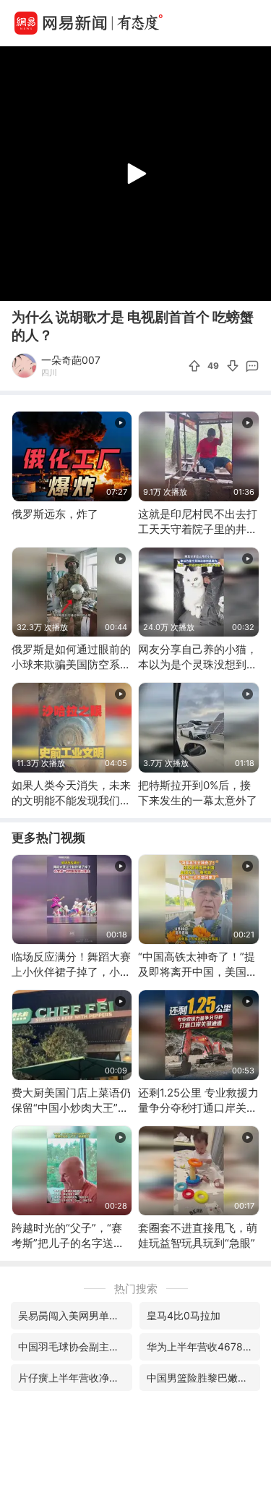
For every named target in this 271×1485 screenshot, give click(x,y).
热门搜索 (136, 1288)
